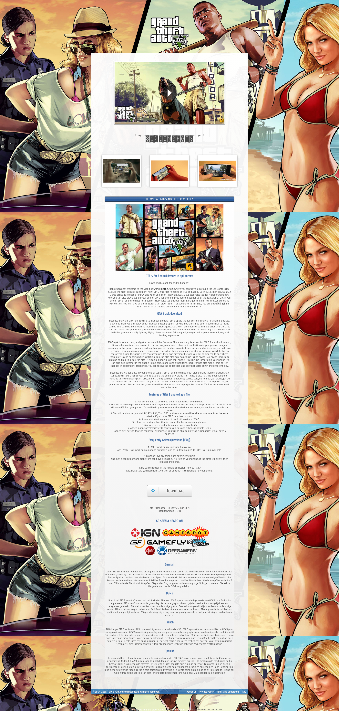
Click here (188, 709)
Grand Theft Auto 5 (163, 288)
